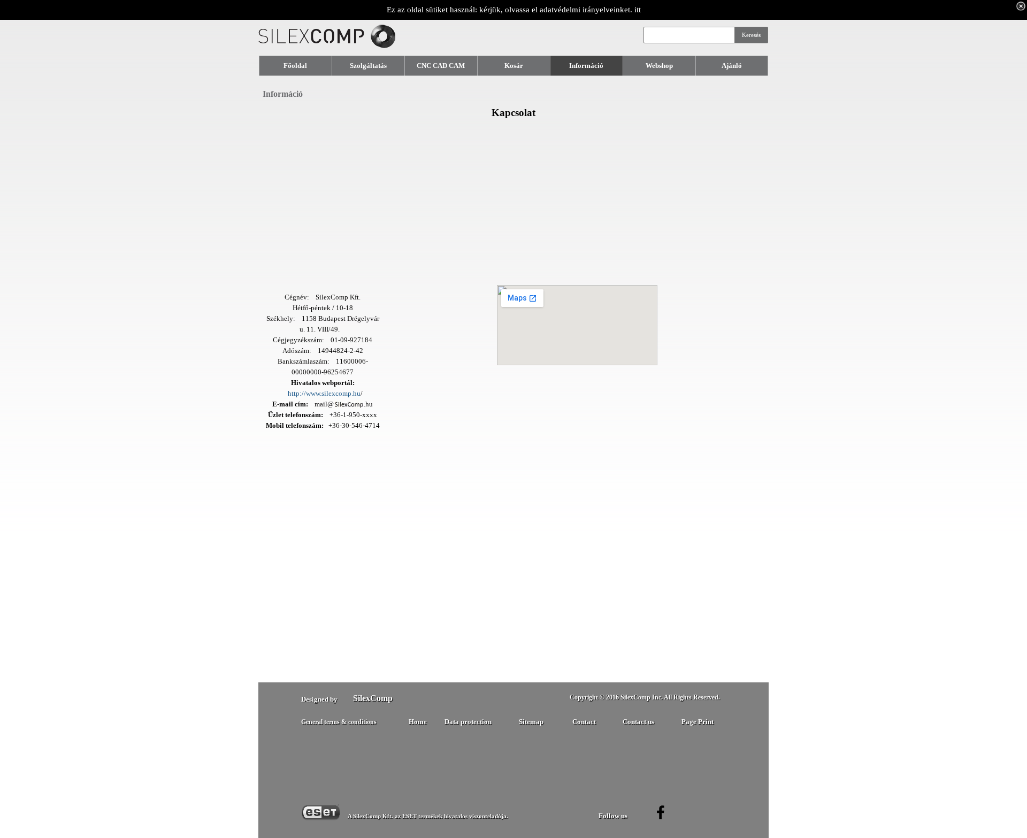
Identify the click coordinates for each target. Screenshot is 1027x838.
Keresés (751, 35)
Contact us (638, 722)
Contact (584, 722)
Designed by (319, 699)
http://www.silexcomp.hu (324, 393)
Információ (283, 93)
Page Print (697, 722)
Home (418, 722)
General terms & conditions (339, 722)
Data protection (468, 722)
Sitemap (531, 722)
